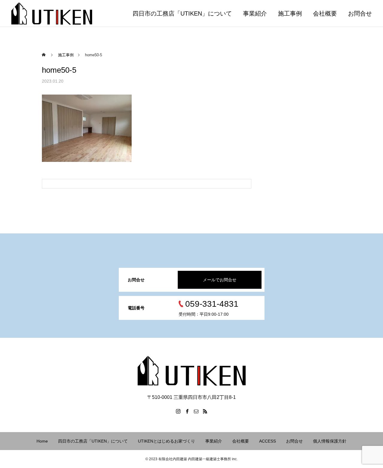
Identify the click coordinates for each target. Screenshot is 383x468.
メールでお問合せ (219, 279)
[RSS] (205, 411)
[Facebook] (187, 411)
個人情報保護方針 (329, 441)
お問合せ (360, 13)
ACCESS (267, 441)
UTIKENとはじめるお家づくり (166, 441)
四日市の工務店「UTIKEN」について (182, 13)
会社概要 (325, 13)
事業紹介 (255, 13)
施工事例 (290, 13)
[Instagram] (178, 411)
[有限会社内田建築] (51, 13)
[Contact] (196, 411)
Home (42, 441)
